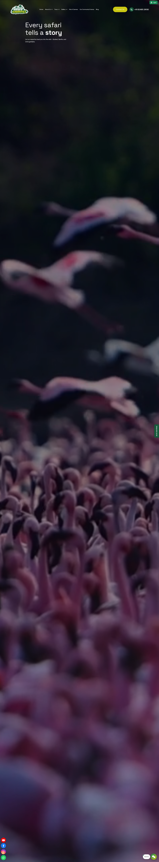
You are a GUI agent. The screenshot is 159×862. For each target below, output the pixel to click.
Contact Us (120, 9)
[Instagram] (3, 851)
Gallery (63, 9)
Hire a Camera (73, 9)
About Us (48, 9)
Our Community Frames (87, 9)
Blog (97, 9)
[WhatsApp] (3, 857)
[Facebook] (3, 845)
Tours (56, 9)
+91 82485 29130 (141, 9)
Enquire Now (157, 431)
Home (41, 9)
